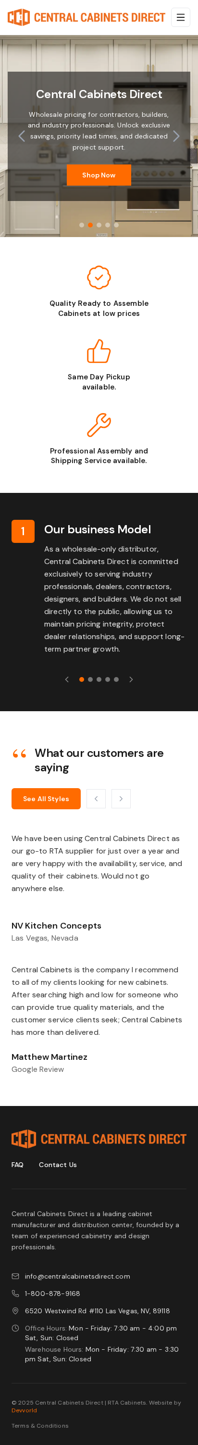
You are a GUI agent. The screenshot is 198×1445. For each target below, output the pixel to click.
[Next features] (131, 679)
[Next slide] (176, 136)
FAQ (18, 1164)
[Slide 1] (81, 225)
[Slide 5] (116, 225)
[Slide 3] (99, 225)
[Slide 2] (90, 225)
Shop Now (98, 175)
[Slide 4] (107, 225)
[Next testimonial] (121, 798)
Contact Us (58, 1164)
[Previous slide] (22, 136)
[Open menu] (180, 17)
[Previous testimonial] (96, 798)
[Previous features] (67, 679)
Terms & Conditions (40, 1426)
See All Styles (46, 798)
